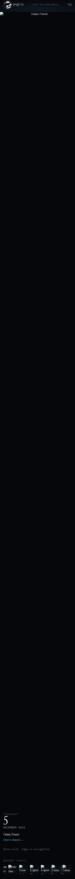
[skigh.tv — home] (13, 4)
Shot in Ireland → (13, 840)
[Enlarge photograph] (37, 409)
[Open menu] (67, 4)
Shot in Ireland (43, 4)
